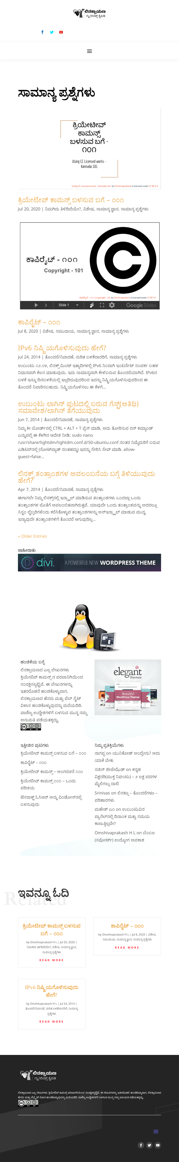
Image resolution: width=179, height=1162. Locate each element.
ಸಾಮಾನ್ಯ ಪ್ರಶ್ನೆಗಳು (135, 209)
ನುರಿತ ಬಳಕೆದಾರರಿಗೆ (91, 357)
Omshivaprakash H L (115, 832)
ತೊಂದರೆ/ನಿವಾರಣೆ (59, 357)
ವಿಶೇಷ (88, 209)
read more (51, 960)
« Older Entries (32, 536)
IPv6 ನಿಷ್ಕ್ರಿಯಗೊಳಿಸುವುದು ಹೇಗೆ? (62, 347)
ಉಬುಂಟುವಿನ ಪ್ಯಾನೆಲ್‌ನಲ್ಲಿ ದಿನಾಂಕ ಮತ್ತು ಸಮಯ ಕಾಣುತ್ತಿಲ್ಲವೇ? (122, 816)
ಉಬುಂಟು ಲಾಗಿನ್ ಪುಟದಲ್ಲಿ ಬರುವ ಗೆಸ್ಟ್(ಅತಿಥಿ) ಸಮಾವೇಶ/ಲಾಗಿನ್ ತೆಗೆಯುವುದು (78, 407)
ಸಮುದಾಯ (65, 331)
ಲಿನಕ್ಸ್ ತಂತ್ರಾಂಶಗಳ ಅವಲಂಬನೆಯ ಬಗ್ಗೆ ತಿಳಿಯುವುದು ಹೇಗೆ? (86, 477)
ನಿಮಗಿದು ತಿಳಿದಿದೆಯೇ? (63, 209)
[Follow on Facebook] (42, 32)
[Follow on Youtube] (61, 32)
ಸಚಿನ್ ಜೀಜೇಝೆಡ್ (110, 769)
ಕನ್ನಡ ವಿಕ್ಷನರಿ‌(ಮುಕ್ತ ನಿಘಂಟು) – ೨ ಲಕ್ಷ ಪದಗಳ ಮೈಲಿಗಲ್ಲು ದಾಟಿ (126, 776)
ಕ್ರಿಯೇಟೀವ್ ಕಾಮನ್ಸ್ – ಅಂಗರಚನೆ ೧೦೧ (52, 771)
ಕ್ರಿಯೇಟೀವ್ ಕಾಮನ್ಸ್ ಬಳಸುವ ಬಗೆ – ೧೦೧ (71, 199)
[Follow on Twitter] (51, 32)
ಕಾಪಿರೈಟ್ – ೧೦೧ (39, 321)
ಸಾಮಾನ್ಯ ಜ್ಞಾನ (107, 209)
